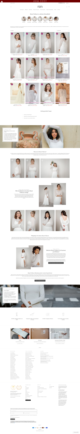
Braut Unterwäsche (42, 9)
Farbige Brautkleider (12, 367)
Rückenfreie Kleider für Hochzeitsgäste (29, 360)
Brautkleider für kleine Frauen (13, 374)
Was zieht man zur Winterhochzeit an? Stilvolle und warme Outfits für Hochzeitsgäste (46, 356)
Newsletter (38, 386)
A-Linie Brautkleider (12, 368)
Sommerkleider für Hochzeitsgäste (29, 367)
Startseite (40, 347)
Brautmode (26, 9)
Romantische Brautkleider (13, 373)
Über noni (59, 9)
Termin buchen (22, 9)
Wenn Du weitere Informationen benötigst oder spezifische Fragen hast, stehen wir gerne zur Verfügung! (10, 300)
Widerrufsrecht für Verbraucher (28, 395)
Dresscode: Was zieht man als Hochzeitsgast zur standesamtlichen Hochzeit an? (45, 361)
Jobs (37, 394)
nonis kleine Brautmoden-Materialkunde (29, 356)
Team (38, 395)
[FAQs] (20, 333)
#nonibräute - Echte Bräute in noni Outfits (42, 396)
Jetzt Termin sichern (60, 343)
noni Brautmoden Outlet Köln (40, 387)
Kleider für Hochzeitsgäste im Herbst (29, 366)
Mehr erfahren (40, 343)
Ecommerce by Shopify (41, 430)
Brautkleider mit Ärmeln (13, 360)
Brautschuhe (30, 9)
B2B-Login (50, 387)
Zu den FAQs (20, 343)
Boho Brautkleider (12, 357)
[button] (23, 19)
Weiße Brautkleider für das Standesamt (14, 376)
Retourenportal (27, 394)
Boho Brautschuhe (27, 375)
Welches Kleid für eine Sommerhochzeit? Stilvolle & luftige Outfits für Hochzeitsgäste (46, 358)
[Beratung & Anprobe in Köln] (60, 333)
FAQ (25, 386)
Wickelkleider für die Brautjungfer (29, 365)
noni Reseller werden (51, 386)
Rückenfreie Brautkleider (13, 359)
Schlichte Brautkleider (12, 358)
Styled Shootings (27, 357)
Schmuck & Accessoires (36, 9)
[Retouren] (40, 333)
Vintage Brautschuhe (27, 376)
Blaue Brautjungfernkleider (28, 359)
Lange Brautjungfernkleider (28, 368)
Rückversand (26, 393)
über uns (14, 397)
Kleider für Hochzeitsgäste (49, 9)
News (38, 393)
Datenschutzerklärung (27, 396)
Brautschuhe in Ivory (27, 374)
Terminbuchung (27, 387)
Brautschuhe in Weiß (27, 373)
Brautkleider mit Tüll (12, 365)
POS (36, 430)
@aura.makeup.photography (61, 390)
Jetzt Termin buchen (40, 280)
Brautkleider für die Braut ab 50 (13, 375)
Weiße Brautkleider (12, 366)
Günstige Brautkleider (12, 356)
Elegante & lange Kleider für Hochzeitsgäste (30, 358)
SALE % (55, 9)
